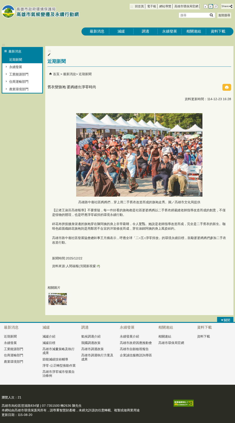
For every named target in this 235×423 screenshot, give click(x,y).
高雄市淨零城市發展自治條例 (58, 373)
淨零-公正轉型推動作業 (59, 365)
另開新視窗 (88, 266)
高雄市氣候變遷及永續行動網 (40, 11)
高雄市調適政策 (92, 349)
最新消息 (97, 31)
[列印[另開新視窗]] (226, 87)
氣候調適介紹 (91, 336)
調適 (145, 31)
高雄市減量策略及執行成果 (58, 351)
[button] (211, 15)
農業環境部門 (18, 89)
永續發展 (169, 31)
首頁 (56, 74)
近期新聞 (15, 59)
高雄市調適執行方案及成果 (97, 357)
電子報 (151, 6)
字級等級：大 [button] (216, 6)
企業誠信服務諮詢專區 (136, 355)
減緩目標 (48, 343)
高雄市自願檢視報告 (134, 349)
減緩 (121, 31)
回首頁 (139, 6)
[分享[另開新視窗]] (227, 6)
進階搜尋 (224, 15)
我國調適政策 (91, 343)
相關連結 (193, 31)
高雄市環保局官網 (186, 6)
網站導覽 (165, 6)
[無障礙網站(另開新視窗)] (183, 405)
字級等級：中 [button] (211, 6)
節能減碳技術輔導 (55, 359)
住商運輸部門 (18, 81)
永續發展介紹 (129, 336)
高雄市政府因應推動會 (136, 343)
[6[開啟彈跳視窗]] (58, 299)
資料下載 (218, 31)
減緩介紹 (48, 336)
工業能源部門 (18, 74)
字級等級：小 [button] (206, 6)
